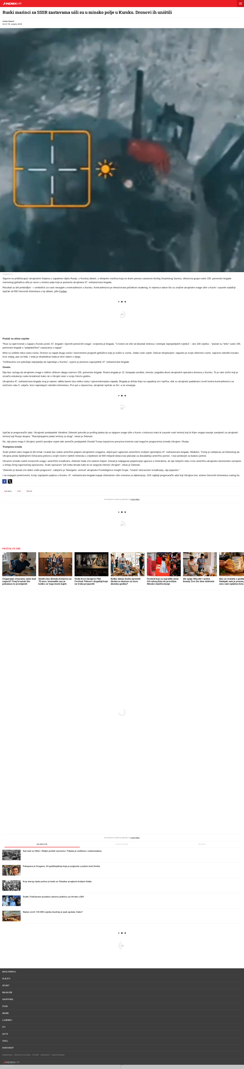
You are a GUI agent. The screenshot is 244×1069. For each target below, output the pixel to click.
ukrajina (8, 491)
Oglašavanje (7, 1055)
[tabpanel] (122, 887)
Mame (5, 1013)
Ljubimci (7, 1020)
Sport (5, 985)
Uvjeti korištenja (57, 1055)
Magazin (7, 992)
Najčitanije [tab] (122, 844)
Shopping (7, 999)
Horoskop (8, 1048)
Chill (5, 1041)
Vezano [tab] (202, 844)
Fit (4, 1027)
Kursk (29, 491)
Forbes (63, 291)
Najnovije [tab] (42, 844)
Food (5, 1006)
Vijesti (6, 979)
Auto (5, 1034)
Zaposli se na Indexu (22, 1055)
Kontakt (35, 1055)
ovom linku (135, 499)
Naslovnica (9, 972)
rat (19, 491)
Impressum (45, 1055)
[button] (240, 3)
